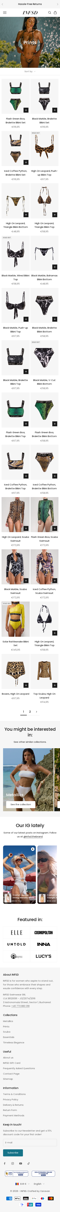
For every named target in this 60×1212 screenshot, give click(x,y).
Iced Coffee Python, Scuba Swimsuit (44, 591)
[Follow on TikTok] (28, 1163)
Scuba (6, 1031)
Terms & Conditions (14, 1094)
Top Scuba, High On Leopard (44, 695)
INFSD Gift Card (11, 1063)
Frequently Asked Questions (19, 1068)
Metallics (8, 1021)
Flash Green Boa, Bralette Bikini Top (15, 434)
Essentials (8, 1037)
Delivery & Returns (13, 1104)
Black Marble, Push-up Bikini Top (15, 329)
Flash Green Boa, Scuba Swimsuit (44, 538)
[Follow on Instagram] (12, 1163)
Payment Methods (13, 1115)
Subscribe (13, 1152)
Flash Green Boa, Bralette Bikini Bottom (44, 434)
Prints (6, 1026)
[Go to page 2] (36, 711)
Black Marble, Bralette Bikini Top (15, 382)
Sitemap (8, 1079)
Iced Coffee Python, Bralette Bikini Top (15, 486)
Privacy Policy (10, 1099)
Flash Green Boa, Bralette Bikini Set (16, 120)
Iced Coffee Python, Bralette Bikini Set (15, 172)
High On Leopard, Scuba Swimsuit (15, 538)
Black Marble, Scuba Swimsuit (15, 591)
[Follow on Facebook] (4, 1163)
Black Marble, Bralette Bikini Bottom (44, 329)
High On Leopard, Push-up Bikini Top (44, 172)
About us (8, 1057)
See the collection (21, 804)
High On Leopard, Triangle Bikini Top (44, 225)
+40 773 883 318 (20, 1006)
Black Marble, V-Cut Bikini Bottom (44, 382)
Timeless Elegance (13, 1042)
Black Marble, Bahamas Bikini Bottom (44, 277)
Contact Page (11, 1073)
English (37, 1183)
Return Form (10, 1110)
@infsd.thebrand (33, 836)
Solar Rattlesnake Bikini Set (16, 643)
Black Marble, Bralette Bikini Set (44, 120)
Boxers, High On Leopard (15, 693)
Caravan (45, 1191)
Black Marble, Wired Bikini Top (15, 277)
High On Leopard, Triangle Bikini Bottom (15, 225)
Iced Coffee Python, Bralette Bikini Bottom (44, 486)
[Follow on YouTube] (20, 1163)
